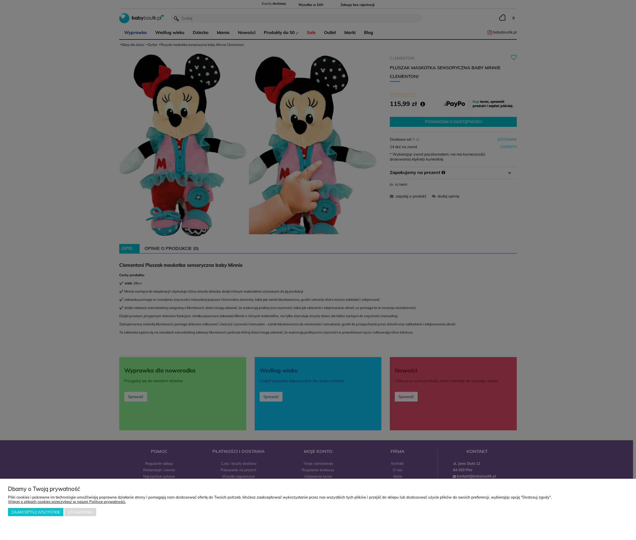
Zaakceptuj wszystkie (35, 511)
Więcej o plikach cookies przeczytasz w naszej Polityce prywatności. (67, 501)
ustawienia (80, 511)
